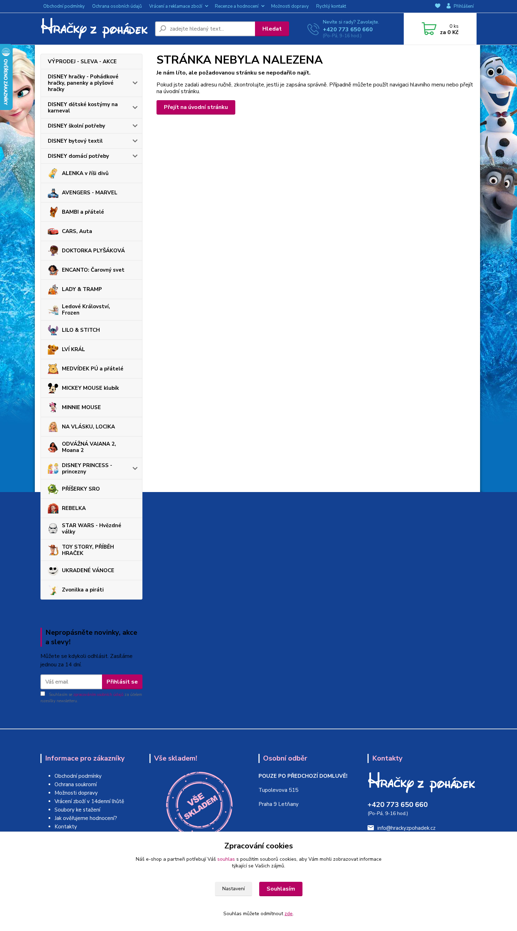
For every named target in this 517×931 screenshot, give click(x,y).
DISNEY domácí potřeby (78, 156)
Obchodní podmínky (64, 6)
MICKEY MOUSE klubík (90, 388)
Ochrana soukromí (76, 784)
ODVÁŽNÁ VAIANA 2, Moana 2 (89, 447)
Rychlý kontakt (331, 6)
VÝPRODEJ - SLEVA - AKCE (82, 61)
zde (289, 913)
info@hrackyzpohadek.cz (406, 828)
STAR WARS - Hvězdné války (91, 528)
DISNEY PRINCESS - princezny (87, 468)
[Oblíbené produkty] (437, 6)
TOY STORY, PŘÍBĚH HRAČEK (88, 550)
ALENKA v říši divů (85, 173)
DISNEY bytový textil (75, 140)
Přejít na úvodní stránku (196, 107)
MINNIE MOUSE (81, 407)
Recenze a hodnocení (236, 6)
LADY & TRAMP (82, 289)
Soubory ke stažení (77, 809)
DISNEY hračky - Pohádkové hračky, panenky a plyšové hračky (83, 83)
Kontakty (66, 826)
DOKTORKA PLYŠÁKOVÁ (93, 250)
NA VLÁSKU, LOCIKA (88, 426)
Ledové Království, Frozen (86, 309)
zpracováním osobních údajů (98, 694)
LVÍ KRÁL (73, 349)
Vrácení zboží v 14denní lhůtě (89, 801)
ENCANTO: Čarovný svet (93, 269)
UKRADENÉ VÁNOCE (88, 570)
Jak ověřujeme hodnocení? (86, 818)
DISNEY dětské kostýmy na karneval (83, 107)
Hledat (272, 29)
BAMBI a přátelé (83, 211)
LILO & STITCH (81, 330)
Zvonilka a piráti (83, 589)
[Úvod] (94, 29)
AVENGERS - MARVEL (89, 192)
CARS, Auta (77, 231)
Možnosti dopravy (290, 6)
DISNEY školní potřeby (76, 125)
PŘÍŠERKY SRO (81, 488)
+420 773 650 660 (348, 29)
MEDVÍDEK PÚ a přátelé (92, 368)
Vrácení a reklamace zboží (175, 6)
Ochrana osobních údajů (117, 6)
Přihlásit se (122, 682)
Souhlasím (281, 889)
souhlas (226, 859)
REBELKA (74, 508)
